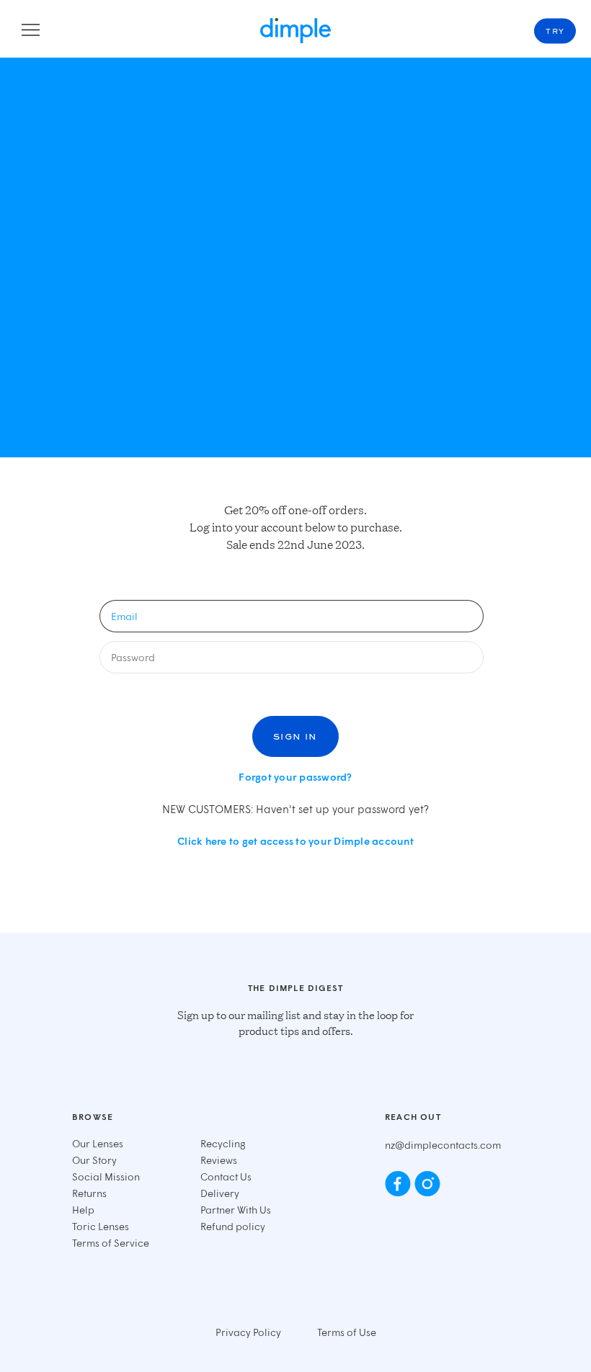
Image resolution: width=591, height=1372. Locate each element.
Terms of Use (346, 1332)
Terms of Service (110, 1243)
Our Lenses (97, 1143)
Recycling (223, 1143)
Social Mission (106, 1176)
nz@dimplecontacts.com (443, 1145)
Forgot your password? (295, 777)
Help (83, 1209)
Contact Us (226, 1176)
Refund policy (232, 1226)
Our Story (94, 1160)
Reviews (218, 1160)
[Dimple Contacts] (295, 30)
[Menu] (31, 31)
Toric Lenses (100, 1226)
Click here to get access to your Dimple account (295, 841)
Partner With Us (235, 1209)
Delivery (219, 1193)
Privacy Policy (248, 1332)
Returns (89, 1193)
